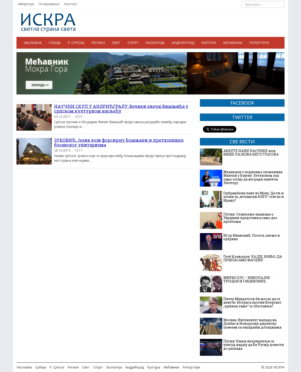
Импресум (26, 4)
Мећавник (232, 42)
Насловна (33, 42)
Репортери (259, 42)
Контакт (71, 4)
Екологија (155, 42)
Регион (98, 42)
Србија (55, 42)
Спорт (133, 42)
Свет (116, 42)
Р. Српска (76, 42)
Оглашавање (49, 4)
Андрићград (183, 42)
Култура (208, 42)
